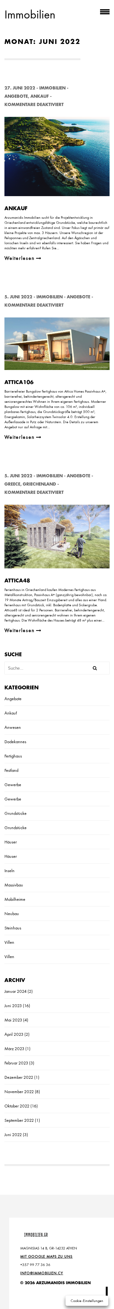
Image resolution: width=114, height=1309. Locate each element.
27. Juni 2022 (19, 88)
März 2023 (14, 1048)
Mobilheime (14, 899)
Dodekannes (15, 741)
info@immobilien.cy (41, 1273)
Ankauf (39, 96)
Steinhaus (12, 928)
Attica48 (17, 580)
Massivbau (13, 885)
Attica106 (19, 382)
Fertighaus (13, 756)
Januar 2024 (15, 991)
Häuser (10, 842)
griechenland (39, 484)
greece (12, 484)
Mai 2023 (13, 1020)
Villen (9, 942)
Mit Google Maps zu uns (46, 1256)
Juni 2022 (13, 1134)
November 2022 (19, 1091)
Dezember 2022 (18, 1077)
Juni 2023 (13, 1005)
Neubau (11, 913)
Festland (11, 770)
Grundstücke (15, 813)
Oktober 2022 (16, 1106)
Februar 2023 (16, 1063)
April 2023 (13, 1034)
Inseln (9, 870)
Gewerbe (12, 784)
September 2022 (19, 1120)
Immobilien (52, 88)
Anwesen (12, 727)
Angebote (16, 96)
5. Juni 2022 (18, 297)
